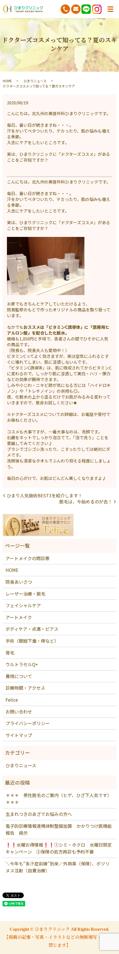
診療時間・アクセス (25, 687)
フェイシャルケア (23, 605)
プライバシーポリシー (28, 723)
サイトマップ (19, 735)
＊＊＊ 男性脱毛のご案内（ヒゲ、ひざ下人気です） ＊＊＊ (59, 799)
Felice (12, 699)
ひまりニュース (35, 80)
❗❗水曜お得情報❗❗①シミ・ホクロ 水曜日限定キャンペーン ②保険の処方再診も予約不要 (59, 848)
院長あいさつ (19, 581)
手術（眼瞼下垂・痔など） (32, 640)
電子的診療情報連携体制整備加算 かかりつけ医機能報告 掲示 (59, 829)
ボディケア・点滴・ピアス (32, 628)
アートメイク (19, 617)
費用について (19, 676)
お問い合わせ (19, 711)
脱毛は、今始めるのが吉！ (85, 501)
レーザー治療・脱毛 (25, 593)
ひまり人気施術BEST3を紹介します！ (44, 495)
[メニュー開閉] (110, 9)
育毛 (10, 652)
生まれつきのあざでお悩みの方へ (39, 814)
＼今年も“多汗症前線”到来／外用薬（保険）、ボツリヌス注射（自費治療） (58, 867)
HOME (7, 80)
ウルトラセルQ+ (22, 664)
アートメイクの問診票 (28, 558)
